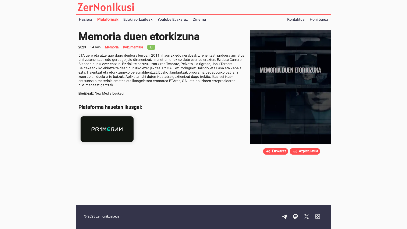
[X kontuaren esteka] (306, 216)
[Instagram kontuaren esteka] (317, 216)
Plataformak (107, 19)
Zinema (199, 19)
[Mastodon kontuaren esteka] (295, 216)
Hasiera (85, 19)
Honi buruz (319, 19)
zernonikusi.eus (107, 216)
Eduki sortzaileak (137, 19)
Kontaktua (296, 19)
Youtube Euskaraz (173, 19)
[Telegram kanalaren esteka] (284, 216)
